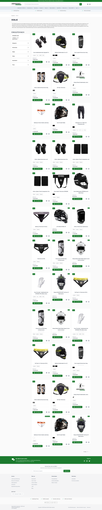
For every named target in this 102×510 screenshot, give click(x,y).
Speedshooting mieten (15, 486)
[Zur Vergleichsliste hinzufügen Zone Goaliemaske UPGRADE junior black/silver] (89, 199)
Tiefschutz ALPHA (41, 258)
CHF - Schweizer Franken (17, 493)
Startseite (13, 15)
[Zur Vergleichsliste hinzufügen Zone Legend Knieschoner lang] (89, 65)
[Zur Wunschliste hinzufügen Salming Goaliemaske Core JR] (66, 65)
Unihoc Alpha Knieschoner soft (41, 159)
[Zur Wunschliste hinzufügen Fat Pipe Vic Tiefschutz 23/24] (86, 302)
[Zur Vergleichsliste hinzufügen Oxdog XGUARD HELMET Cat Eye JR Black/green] (69, 300)
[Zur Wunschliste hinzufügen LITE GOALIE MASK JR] (66, 232)
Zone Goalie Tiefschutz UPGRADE (61, 191)
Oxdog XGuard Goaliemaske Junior (81, 82)
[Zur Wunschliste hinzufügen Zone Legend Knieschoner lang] (86, 65)
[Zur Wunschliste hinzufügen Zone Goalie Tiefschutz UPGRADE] (66, 204)
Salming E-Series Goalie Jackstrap (41, 122)
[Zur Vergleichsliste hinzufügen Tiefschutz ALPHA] (49, 268)
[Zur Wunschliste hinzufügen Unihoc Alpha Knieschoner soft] (47, 169)
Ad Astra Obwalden (55, 480)
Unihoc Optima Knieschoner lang (41, 87)
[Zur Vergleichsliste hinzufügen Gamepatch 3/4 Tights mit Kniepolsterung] (89, 137)
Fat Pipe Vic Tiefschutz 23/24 (81, 292)
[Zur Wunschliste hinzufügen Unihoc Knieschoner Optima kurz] (86, 236)
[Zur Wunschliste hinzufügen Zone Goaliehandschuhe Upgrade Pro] (47, 62)
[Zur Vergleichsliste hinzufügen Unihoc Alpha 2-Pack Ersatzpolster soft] (89, 169)
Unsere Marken (34, 484)
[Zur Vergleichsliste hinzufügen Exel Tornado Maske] (69, 132)
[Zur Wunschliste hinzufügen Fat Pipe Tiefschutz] (66, 100)
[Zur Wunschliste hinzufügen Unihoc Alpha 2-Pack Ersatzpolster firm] (47, 201)
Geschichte (34, 478)
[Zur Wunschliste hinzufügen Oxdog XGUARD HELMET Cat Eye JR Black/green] (66, 300)
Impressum (89, 507)
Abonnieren (67, 470)
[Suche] (80, 4)
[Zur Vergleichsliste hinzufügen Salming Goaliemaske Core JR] (69, 65)
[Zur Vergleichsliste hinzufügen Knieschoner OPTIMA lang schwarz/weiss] (69, 270)
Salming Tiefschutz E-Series (41, 226)
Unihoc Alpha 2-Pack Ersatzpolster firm (41, 191)
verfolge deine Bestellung (35, 460)
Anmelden (74, 478)
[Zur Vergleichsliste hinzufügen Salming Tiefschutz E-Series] (49, 236)
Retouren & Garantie (15, 480)
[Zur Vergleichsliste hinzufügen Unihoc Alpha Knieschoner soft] (49, 169)
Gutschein (13, 484)
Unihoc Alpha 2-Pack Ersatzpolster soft (81, 159)
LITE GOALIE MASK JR (61, 226)
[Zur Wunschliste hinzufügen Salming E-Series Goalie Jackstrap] (47, 134)
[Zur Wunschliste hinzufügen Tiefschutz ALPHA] (47, 268)
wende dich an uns (21, 461)
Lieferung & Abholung (15, 478)
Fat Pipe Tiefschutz (61, 87)
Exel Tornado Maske (61, 122)
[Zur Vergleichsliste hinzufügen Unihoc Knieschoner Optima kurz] (89, 236)
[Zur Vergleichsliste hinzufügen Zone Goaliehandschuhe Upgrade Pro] (49, 62)
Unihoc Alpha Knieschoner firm (61, 159)
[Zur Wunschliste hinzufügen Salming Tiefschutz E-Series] (47, 236)
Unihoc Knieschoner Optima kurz (81, 226)
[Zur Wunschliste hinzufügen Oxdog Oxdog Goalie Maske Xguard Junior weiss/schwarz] (86, 266)
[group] (41, 331)
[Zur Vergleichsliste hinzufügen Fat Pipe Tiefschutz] (69, 100)
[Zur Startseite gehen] (16, 4)
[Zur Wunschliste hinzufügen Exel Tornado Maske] (66, 132)
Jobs (32, 486)
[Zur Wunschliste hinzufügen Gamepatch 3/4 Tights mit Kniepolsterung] (86, 137)
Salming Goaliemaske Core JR (61, 52)
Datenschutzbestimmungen (81, 507)
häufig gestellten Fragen (24, 460)
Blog (32, 488)
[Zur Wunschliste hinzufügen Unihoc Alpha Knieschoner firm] (66, 169)
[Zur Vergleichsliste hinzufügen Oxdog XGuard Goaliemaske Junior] (89, 95)
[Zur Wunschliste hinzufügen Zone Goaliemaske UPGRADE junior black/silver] (86, 199)
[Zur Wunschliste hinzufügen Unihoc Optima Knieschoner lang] (47, 100)
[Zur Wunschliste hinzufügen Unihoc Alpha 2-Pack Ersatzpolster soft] (86, 169)
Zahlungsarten (14, 482)
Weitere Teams (54, 482)
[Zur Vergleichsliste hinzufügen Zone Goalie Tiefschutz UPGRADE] (69, 204)
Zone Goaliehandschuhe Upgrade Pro (41, 52)
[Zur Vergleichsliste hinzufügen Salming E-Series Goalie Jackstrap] (49, 134)
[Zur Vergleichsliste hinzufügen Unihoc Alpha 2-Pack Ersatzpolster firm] (49, 201)
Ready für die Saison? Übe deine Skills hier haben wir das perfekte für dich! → (51, 0)
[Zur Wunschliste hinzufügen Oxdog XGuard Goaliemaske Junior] (86, 95)
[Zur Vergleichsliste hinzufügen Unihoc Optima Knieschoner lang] (49, 100)
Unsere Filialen (34, 482)
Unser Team (34, 480)
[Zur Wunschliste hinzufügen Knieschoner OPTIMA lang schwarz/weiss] (66, 270)
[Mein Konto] (87, 4)
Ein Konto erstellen (75, 480)
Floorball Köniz (54, 478)
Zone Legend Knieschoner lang (81, 52)
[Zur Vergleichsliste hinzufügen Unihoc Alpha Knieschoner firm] (69, 169)
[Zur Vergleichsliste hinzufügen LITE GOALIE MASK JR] (69, 232)
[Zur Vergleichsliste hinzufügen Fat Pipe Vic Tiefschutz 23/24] (89, 302)
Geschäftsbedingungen (72, 507)
